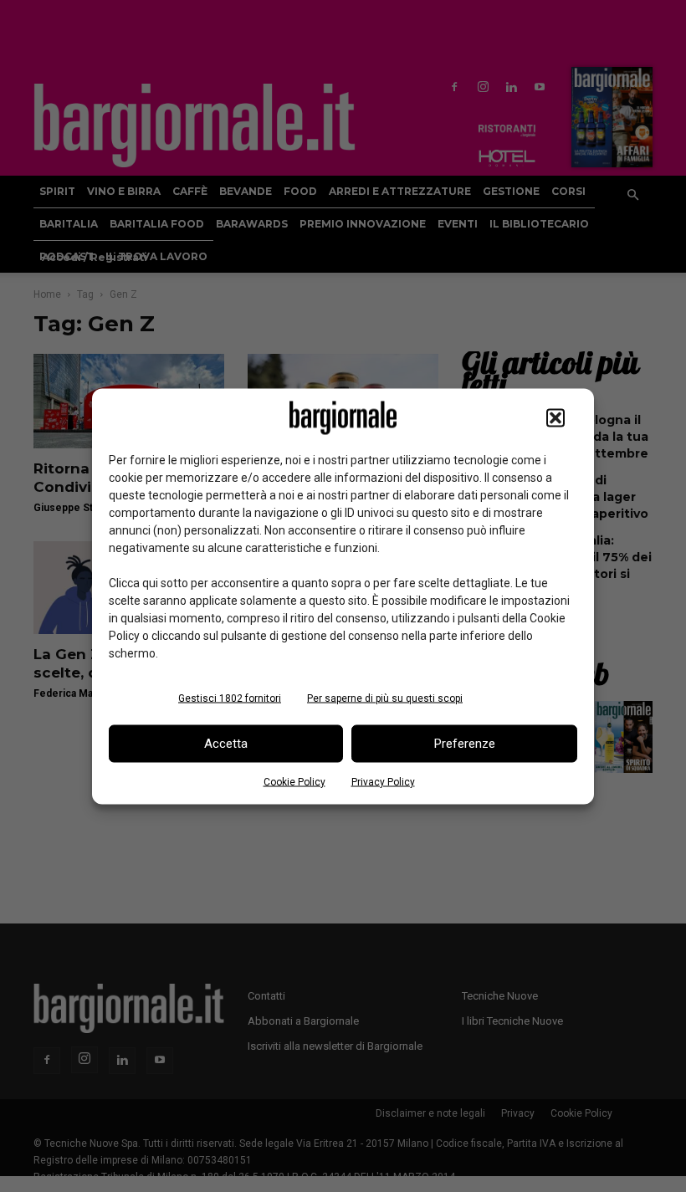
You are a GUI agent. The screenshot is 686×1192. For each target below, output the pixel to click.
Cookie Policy (294, 781)
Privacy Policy (383, 781)
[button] (555, 417)
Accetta (226, 743)
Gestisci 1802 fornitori (229, 697)
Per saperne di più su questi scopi (385, 697)
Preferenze (464, 743)
